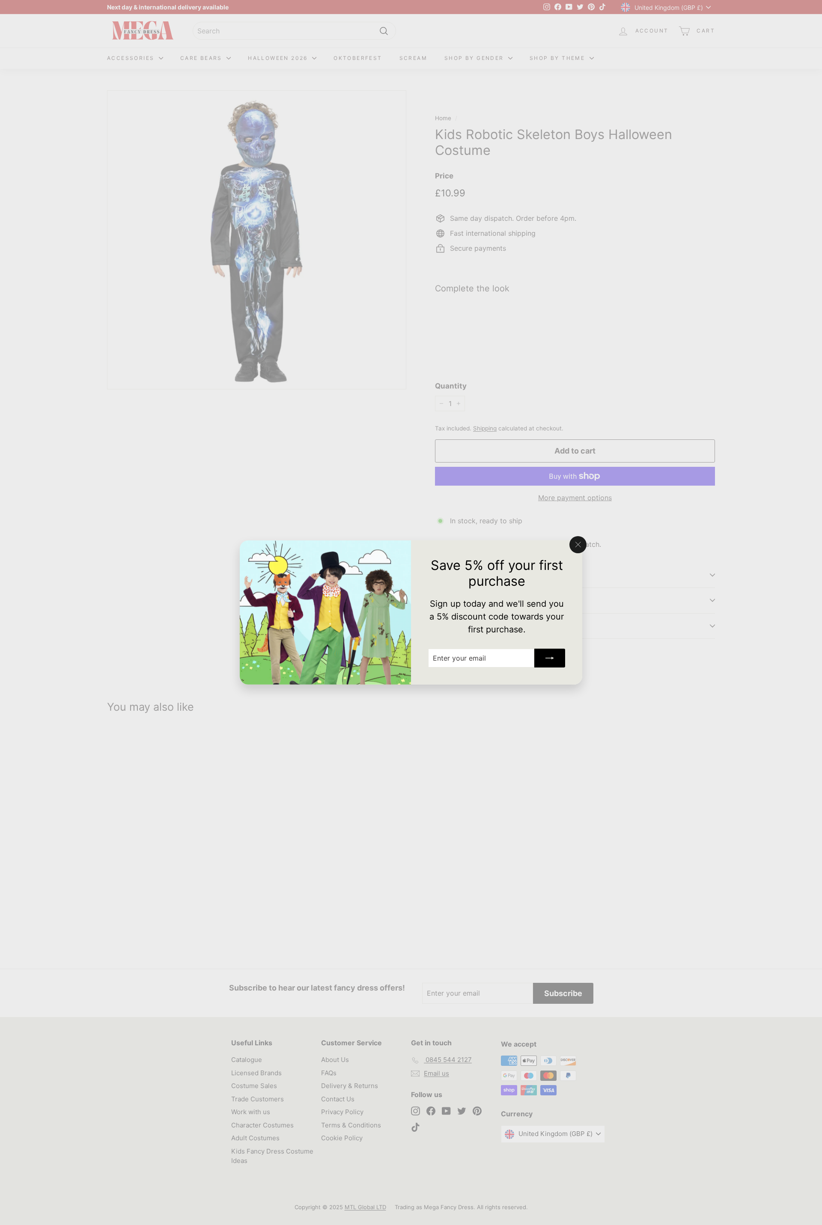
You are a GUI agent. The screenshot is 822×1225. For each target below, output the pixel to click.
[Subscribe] (549, 658)
